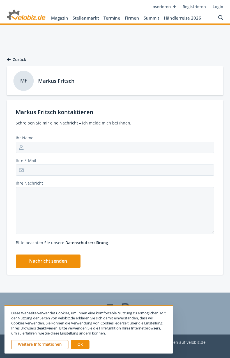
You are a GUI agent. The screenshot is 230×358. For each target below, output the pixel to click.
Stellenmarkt (86, 18)
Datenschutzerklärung (86, 242)
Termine (112, 18)
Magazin (59, 18)
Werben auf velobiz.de (184, 342)
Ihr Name (24, 137)
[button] (48, 261)
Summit (151, 18)
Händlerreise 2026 (182, 18)
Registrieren (194, 6)
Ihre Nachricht (29, 183)
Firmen (132, 18)
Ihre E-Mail (26, 160)
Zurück (19, 59)
